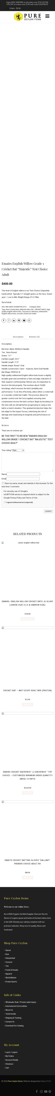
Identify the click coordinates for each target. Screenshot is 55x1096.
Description (18, 337)
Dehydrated (10, 958)
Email (4, 479)
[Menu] (47, 16)
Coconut (9, 962)
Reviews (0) (34, 337)
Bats (39, 307)
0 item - (15, 8)
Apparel (9, 974)
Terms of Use (31, 498)
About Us (9, 1010)
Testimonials (11, 1014)
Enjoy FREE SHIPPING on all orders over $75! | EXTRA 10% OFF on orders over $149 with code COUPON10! (27, 3)
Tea (7, 966)
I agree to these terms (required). (19, 502)
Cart (7, 1068)
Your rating (7, 450)
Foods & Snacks (12, 970)
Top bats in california (30, 311)
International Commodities (16, 1006)
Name (4, 474)
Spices (8, 950)
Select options (27, 619)
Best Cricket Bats (12, 309)
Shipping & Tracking (13, 1018)
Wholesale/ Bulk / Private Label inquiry (21, 1002)
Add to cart (28, 704)
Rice (7, 954)
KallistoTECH (46, 1081)
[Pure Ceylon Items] (27, 21)
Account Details (12, 1060)
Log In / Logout (11, 1052)
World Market (11, 978)
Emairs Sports (11, 982)
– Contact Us (9, 1022)
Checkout (9, 1064)
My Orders (10, 1056)
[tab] (18, 337)
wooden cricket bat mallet (26, 313)
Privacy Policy (16, 498)
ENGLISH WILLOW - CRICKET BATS (33, 309)
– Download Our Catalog (14, 1026)
